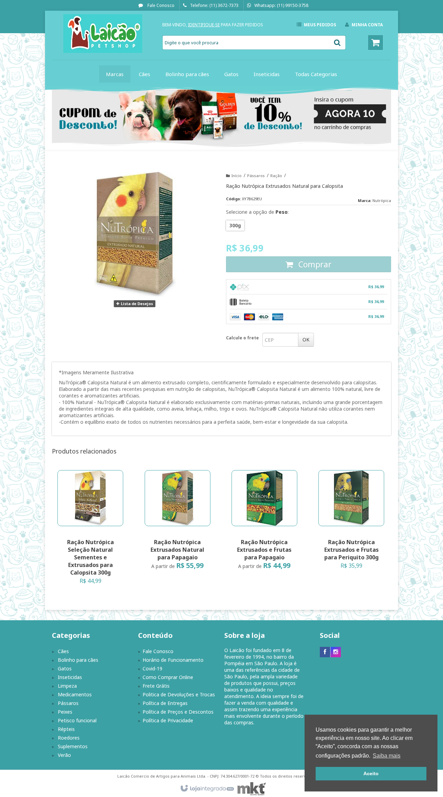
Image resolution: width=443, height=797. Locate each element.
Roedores (69, 737)
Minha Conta (367, 25)
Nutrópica (381, 200)
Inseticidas (70, 677)
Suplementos (73, 746)
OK (305, 339)
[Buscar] (337, 42)
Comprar (314, 264)
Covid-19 (152, 668)
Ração (276, 175)
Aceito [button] (371, 773)
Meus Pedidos (320, 25)
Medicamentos (75, 694)
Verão (64, 755)
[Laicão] (103, 33)
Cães (63, 651)
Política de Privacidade (168, 720)
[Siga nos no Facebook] (325, 652)
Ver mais (94, 558)
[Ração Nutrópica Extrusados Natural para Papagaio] (177, 522)
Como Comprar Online (168, 677)
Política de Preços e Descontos (178, 711)
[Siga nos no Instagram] (336, 652)
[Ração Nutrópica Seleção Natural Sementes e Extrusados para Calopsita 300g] (90, 530)
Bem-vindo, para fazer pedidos (212, 25)
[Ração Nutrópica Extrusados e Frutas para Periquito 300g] (351, 522)
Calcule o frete (242, 338)
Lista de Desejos (136, 303)
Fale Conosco (160, 5)
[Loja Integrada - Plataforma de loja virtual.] (206, 788)
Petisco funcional (77, 720)
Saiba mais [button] (386, 756)
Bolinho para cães (78, 660)
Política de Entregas (165, 703)
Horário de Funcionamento (173, 660)
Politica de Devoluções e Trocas (179, 694)
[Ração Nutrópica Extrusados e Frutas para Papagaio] (264, 522)
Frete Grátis (156, 686)
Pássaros (256, 175)
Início (237, 175)
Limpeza (67, 686)
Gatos (65, 668)
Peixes (65, 711)
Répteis (66, 729)
